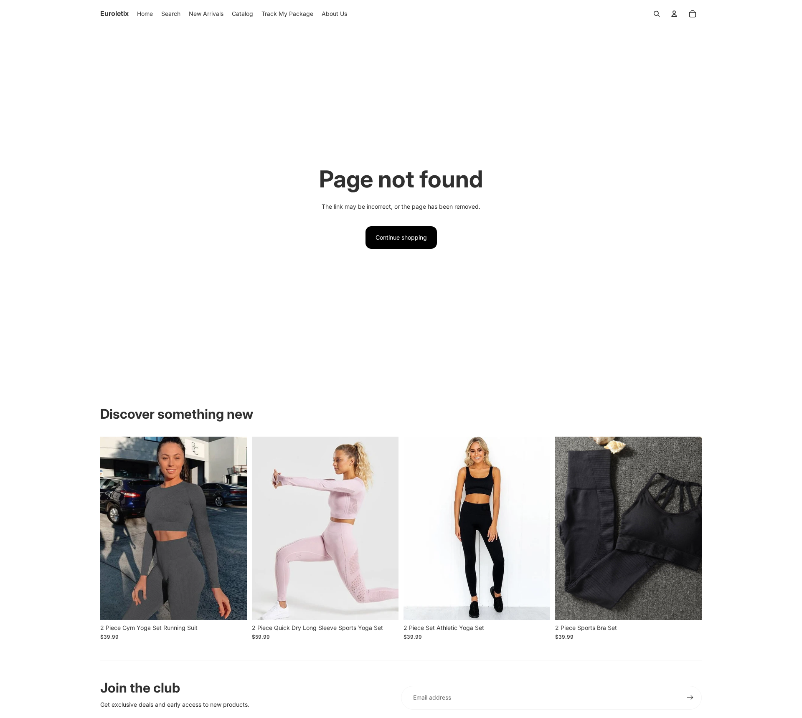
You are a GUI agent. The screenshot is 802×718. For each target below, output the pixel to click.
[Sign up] (690, 697)
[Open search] (656, 14)
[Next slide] (234, 528)
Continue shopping (401, 237)
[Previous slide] (112, 528)
